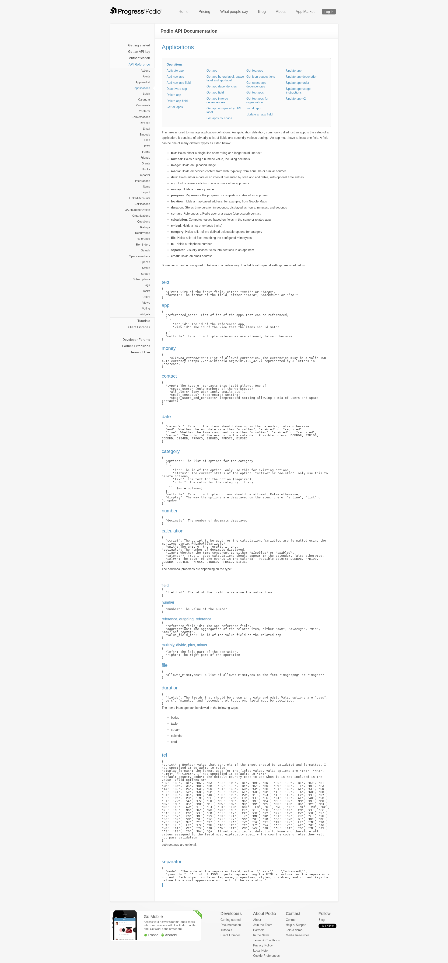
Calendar (144, 99)
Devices (145, 123)
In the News (261, 935)
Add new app (175, 76)
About (281, 12)
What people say (234, 12)
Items (146, 186)
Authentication (139, 58)
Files (147, 140)
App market (143, 82)
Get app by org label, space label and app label (225, 78)
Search (145, 250)
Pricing (204, 12)
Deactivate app (177, 88)
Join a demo (294, 930)
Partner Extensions (136, 346)
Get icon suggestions (260, 76)
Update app (293, 70)
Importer (145, 175)
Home (183, 12)
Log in (328, 12)
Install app (253, 108)
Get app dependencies (221, 86)
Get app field (215, 92)
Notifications (142, 204)
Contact (291, 919)
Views (146, 302)
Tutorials (143, 321)
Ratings (145, 227)
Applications (142, 88)
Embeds (145, 134)
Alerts (146, 76)
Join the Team (262, 925)
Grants (146, 163)
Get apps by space (219, 118)
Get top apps (255, 92)
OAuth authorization (137, 210)
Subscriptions (141, 279)
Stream (145, 273)
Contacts (144, 111)
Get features (254, 70)
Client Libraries (139, 327)
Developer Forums (136, 339)
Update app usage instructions (298, 90)
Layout (145, 192)
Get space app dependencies (256, 84)
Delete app (174, 95)
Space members (139, 256)
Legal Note (260, 950)
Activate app (175, 70)
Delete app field (177, 101)
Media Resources (297, 935)
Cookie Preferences (266, 955)
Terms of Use (140, 352)
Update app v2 (296, 98)
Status (146, 268)
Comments (143, 105)
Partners (259, 930)
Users (146, 297)
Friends (145, 157)
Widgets (145, 314)
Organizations (141, 215)
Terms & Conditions (266, 940)
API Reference (139, 64)
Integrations (142, 181)
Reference (143, 238)
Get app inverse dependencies (217, 100)
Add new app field (179, 82)
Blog (262, 12)
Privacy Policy (263, 945)
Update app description (301, 76)
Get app (211, 70)
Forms (146, 151)
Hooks (146, 169)
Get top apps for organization (257, 100)
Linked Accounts (139, 198)
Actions (145, 70)
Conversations (141, 117)
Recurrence (142, 233)
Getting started (139, 45)
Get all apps (175, 107)
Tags (147, 285)
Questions (143, 221)
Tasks (146, 291)
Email (146, 128)
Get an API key (139, 51)
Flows (146, 146)
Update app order (297, 82)
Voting (146, 308)
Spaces (145, 262)
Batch (146, 93)
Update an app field (259, 114)
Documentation (230, 925)
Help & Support (296, 925)
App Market (305, 12)
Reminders (143, 244)
